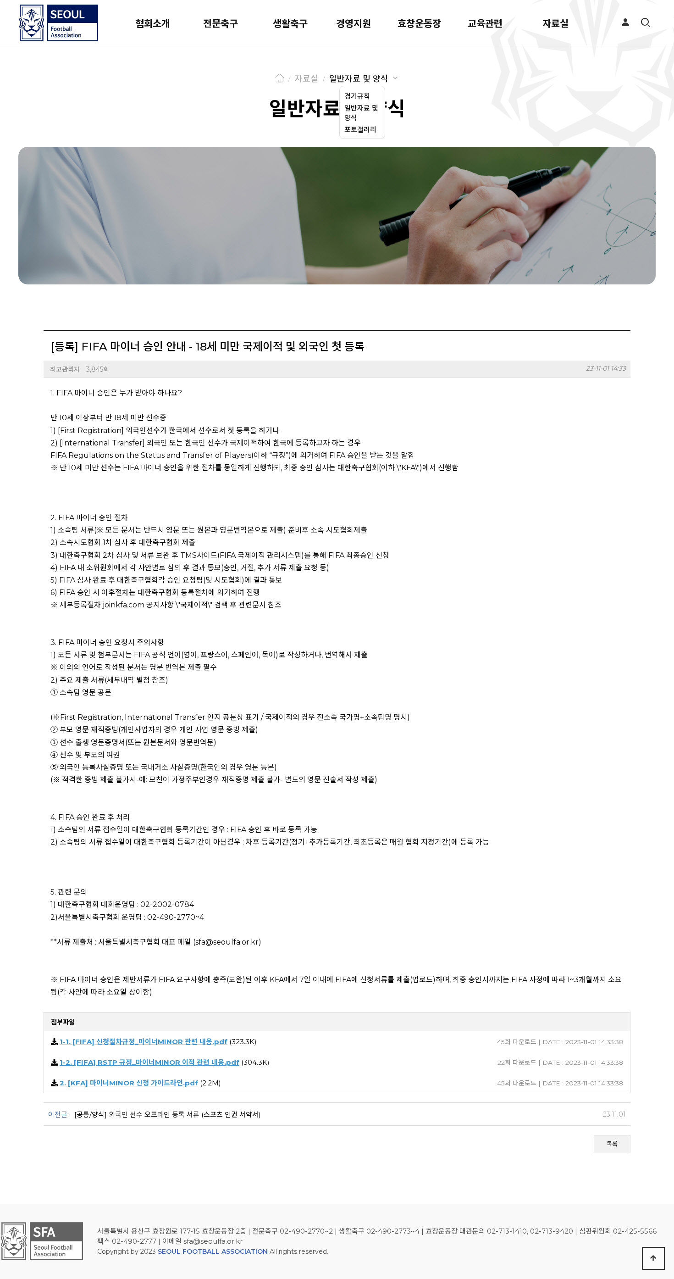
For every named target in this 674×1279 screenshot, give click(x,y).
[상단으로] (653, 1258)
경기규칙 (357, 96)
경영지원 (353, 23)
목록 (612, 1143)
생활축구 (290, 23)
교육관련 (485, 23)
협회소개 (152, 23)
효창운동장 (419, 23)
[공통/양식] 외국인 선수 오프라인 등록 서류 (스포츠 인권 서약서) (167, 1114)
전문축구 (220, 23)
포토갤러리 (360, 129)
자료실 (555, 23)
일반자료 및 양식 (358, 79)
